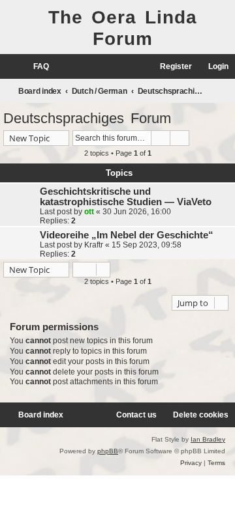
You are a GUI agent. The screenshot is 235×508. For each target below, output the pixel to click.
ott (89, 211)
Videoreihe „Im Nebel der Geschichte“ (126, 235)
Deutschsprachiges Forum (87, 118)
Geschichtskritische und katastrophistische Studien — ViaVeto (126, 196)
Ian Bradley (208, 439)
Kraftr (93, 244)
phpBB (107, 451)
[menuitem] (35, 67)
